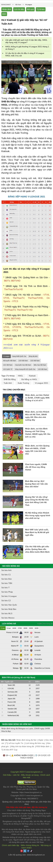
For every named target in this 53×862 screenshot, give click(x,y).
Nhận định (6, 9)
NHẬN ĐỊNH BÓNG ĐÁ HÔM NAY (17, 724)
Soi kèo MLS (6, 613)
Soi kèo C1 (6, 574)
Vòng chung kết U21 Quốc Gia (25, 369)
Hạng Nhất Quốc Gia (19, 356)
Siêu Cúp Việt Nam (40, 365)
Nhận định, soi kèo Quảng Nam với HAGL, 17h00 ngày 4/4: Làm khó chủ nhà (37, 450)
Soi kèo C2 (6, 600)
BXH (4, 14)
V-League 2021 (41, 383)
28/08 (25, 628)
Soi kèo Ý (5, 587)
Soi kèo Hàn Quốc (9, 605)
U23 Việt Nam (35, 360)
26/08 (14, 628)
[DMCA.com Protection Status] (26, 784)
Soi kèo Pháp (7, 592)
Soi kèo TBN (6, 583)
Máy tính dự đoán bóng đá (22, 746)
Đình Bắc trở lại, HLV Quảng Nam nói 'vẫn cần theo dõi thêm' (36, 484)
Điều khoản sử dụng (30, 775)
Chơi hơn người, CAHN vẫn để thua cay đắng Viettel (36, 467)
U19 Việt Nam (23, 360)
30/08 (36, 628)
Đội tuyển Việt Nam (9, 360)
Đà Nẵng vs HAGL (29, 379)
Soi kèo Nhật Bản (8, 609)
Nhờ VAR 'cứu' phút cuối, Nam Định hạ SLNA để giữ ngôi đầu (37, 532)
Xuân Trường (23, 383)
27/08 (20, 628)
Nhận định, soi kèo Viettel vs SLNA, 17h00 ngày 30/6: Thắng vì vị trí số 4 (37, 398)
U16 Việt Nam (42, 369)
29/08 (31, 628)
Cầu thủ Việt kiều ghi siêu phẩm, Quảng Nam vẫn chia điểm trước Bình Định (37, 549)
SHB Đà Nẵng (10, 379)
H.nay (3, 628)
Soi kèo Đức (6, 579)
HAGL (20, 376)
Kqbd (41, 740)
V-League (6, 356)
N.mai (8, 628)
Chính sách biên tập (10, 845)
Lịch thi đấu (19, 9)
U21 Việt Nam (7, 365)
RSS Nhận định (42, 746)
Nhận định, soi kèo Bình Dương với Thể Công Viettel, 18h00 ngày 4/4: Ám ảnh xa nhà (37, 433)
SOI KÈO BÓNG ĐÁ (11, 566)
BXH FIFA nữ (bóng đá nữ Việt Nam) (18, 677)
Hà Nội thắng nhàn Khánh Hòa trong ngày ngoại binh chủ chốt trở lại (37, 515)
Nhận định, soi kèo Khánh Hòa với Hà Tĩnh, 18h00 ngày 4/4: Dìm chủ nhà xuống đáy (37, 416)
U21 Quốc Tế (7, 369)
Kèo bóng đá (48, 624)
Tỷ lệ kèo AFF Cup (9, 750)
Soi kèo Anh (6, 570)
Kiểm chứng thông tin (30, 845)
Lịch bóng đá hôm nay (35, 743)
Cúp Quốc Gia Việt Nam (23, 365)
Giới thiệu (7, 775)
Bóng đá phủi (33, 356)
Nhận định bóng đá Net (26, 740)
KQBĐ (39, 624)
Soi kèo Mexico (7, 618)
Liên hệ (16, 775)
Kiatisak (32, 376)
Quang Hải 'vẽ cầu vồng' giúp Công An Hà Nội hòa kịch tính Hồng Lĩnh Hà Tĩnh (37, 501)
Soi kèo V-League (9, 596)
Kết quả (30, 9)
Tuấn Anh (8, 383)
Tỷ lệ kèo (41, 9)
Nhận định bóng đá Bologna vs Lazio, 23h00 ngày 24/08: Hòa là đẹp (25, 729)
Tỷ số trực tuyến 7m (14, 743)
